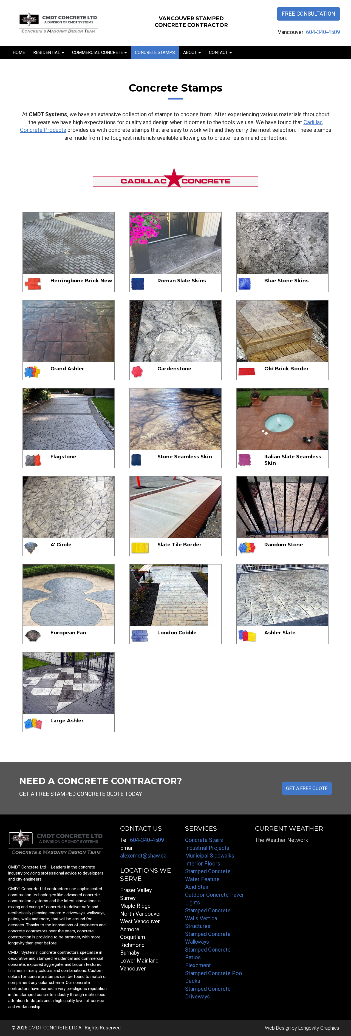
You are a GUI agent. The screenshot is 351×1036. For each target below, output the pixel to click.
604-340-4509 (323, 32)
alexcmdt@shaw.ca (143, 855)
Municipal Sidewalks (209, 855)
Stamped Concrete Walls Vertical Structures (208, 918)
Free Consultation (308, 13)
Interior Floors (202, 863)
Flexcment (198, 965)
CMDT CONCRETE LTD (53, 1028)
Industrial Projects (207, 848)
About (190, 52)
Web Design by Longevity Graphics (302, 1028)
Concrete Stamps (155, 52)
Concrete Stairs (204, 840)
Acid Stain (197, 887)
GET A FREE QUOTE (307, 788)
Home (19, 52)
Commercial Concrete (98, 52)
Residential (47, 52)
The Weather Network (281, 840)
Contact (219, 52)
